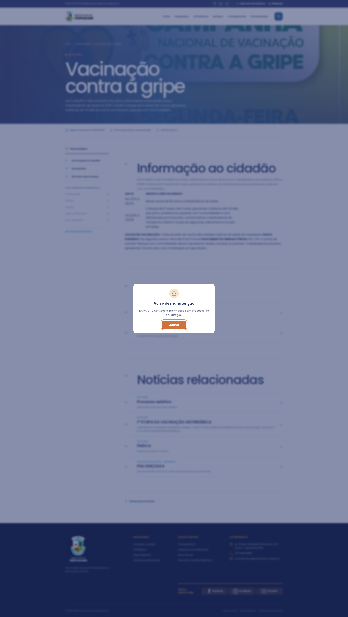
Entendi (174, 325)
